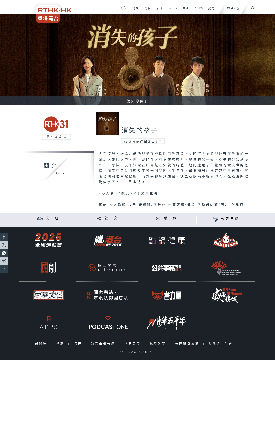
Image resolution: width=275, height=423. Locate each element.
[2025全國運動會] (48, 240)
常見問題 (133, 344)
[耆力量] (167, 295)
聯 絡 (171, 218)
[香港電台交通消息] (39, 218)
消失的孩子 (140, 130)
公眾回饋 (230, 219)
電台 (146, 10)
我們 (209, 10)
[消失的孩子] (137, 59)
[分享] (99, 218)
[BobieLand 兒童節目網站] (226, 240)
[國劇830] (48, 267)
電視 (134, 10)
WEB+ (172, 10)
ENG (230, 8)
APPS (197, 10)
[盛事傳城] (226, 295)
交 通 (52, 218)
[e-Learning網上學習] (107, 267)
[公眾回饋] (215, 219)
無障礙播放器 (188, 344)
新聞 (158, 10)
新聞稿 (42, 344)
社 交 (112, 218)
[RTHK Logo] (51, 11)
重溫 (184, 10)
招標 (79, 344)
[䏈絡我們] (158, 218)
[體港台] (107, 240)
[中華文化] (48, 295)
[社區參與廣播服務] (226, 267)
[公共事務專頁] (167, 267)
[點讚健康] (167, 240)
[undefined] (123, 8)
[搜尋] (252, 7)
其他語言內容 (222, 344)
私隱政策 (159, 344)
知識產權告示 (104, 344)
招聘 (61, 344)
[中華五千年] (167, 322)
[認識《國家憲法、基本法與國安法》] (107, 295)
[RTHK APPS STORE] (48, 322)
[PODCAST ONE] (107, 322)
